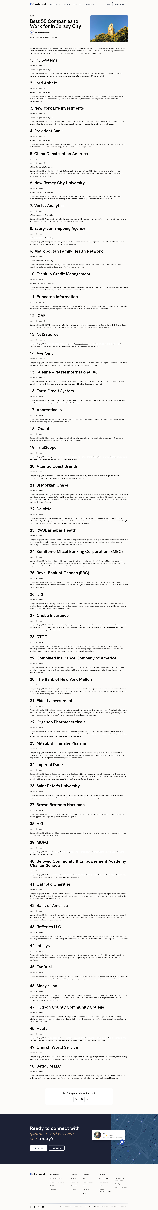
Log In (108, 4)
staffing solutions (81, 344)
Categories (102, 1174)
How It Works (77, 4)
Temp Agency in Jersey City (90, 53)
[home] (38, 4)
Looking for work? (120, 4)
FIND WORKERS (38, 1148)
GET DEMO (56, 1148)
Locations (66, 4)
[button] (55, 4)
